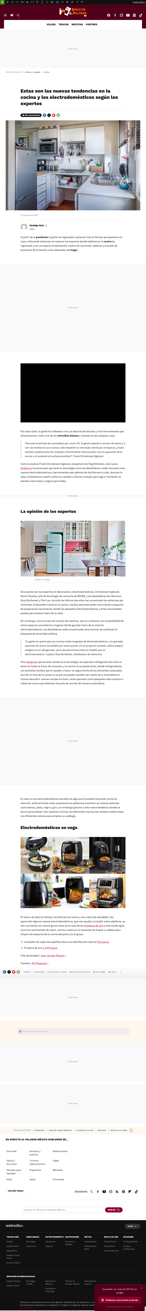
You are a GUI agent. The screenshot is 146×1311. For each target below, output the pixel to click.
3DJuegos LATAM (30, 1282)
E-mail (58, 115)
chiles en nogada (32, 72)
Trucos (64, 24)
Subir (130, 1226)
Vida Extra (31, 1246)
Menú (5, 15)
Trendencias (110, 1241)
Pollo (9, 1179)
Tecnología (100, 972)
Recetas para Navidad (14, 1172)
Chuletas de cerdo (85, 1130)
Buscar (18, 15)
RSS (117, 1191)
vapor (113, 972)
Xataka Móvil (13, 1246)
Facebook (115, 15)
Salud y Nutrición (12, 1162)
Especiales (39, 972)
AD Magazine (39, 963)
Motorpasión (90, 1241)
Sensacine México (50, 1282)
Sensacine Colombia (50, 1289)
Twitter (49, 115)
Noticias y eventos (35, 1153)
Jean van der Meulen (52, 955)
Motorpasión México (90, 1282)
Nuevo (11, 15)
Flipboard (53, 115)
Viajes (51, 24)
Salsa (32, 1179)
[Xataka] (2, 2)
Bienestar (58, 1170)
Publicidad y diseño (57, 972)
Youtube (128, 15)
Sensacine (50, 1241)
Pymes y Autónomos (128, 1247)
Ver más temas (15, 1191)
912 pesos (103, 941)
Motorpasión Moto (90, 1247)
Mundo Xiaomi (13, 1263)
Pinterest (108, 15)
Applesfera (12, 1251)
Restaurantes (60, 1151)
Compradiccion (111, 1251)
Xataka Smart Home (13, 1256)
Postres (91, 24)
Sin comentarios (32, 115)
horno (46, 72)
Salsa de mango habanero (61, 1130)
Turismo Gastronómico (37, 1162)
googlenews (134, 15)
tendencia (26, 468)
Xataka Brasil (13, 1285)
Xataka (10, 1241)
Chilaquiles (39, 1130)
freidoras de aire (93, 925)
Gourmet (12, 1151)
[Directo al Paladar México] (73, 12)
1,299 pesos (50, 947)
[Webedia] (14, 1225)
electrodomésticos (81, 972)
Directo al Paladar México (72, 1282)
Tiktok (140, 15)
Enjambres (35, 1170)
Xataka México (14, 1281)
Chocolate (58, 1179)
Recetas (77, 24)
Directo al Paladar (70, 1243)
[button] (38, 225)
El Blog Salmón (130, 1241)
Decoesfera (109, 1246)
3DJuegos (30, 1241)
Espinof (49, 1246)
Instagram (121, 15)
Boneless (102, 1130)
